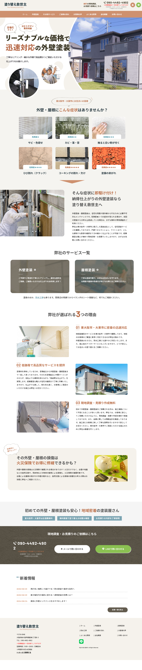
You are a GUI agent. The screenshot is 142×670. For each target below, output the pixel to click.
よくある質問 (91, 14)
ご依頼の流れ (64, 14)
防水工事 (39, 297)
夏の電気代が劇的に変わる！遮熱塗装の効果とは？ (52, 595)
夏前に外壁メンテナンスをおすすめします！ (49, 601)
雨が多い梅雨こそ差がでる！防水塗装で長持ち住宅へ (53, 588)
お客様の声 (78, 14)
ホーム (25, 14)
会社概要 (104, 14)
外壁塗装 (35, 14)
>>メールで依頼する (24, 652)
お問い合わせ (117, 14)
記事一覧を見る (117, 610)
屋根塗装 (121, 626)
